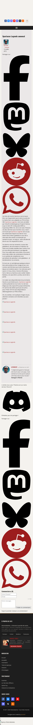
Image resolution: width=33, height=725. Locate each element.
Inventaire (5, 662)
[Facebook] (5, 21)
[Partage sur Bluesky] (16, 145)
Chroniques (5, 670)
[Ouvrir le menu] (16, 28)
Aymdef (23, 714)
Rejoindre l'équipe (16, 646)
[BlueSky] (8, 699)
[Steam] (20, 21)
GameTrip (4, 685)
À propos (5, 634)
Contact (11, 634)
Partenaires (26, 634)
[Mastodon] (11, 21)
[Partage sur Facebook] (16, 77)
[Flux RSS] (23, 21)
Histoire (4, 667)
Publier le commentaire (23, 607)
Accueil (4, 657)
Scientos (4, 680)
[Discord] (17, 21)
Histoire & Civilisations (8, 688)
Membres (18, 634)
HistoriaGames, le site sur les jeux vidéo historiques (16, 10)
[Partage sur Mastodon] (16, 116)
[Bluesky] (8, 21)
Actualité (4, 660)
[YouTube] (14, 21)
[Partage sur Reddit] (16, 172)
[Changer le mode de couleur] (27, 20)
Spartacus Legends (11, 222)
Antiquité (7, 47)
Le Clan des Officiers (7, 683)
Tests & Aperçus (6, 665)
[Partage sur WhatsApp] (16, 200)
